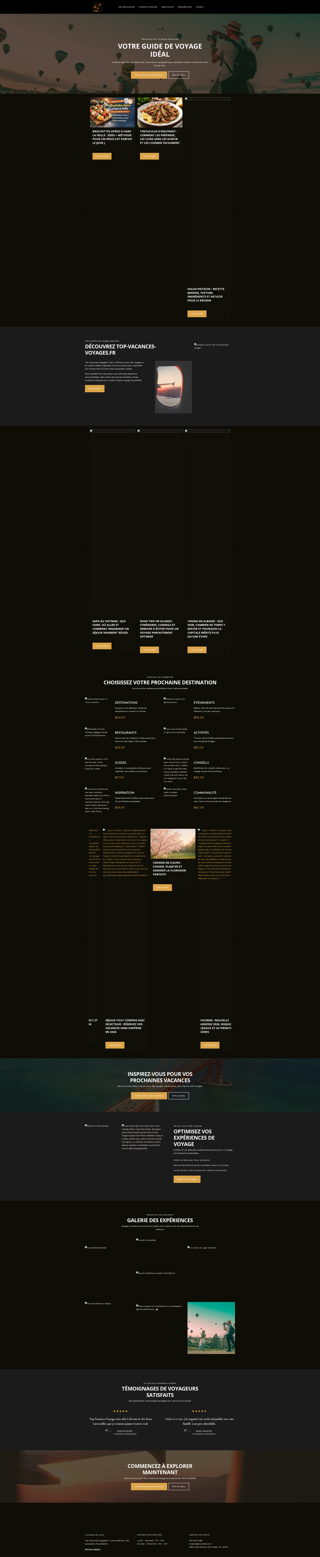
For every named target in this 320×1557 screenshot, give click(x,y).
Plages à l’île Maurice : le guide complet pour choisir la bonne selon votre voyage (207, 626)
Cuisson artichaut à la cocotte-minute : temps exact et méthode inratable (206, 137)
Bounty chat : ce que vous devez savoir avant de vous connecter (206, 1024)
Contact (199, 7)
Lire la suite (102, 156)
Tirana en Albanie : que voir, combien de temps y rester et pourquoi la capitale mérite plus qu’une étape (159, 628)
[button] (149, 75)
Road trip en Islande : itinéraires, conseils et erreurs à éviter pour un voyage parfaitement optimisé (111, 628)
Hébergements (185, 7)
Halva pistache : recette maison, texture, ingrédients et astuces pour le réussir (158, 294)
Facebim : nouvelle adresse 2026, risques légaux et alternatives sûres (158, 1026)
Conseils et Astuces (148, 7)
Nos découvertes (126, 7)
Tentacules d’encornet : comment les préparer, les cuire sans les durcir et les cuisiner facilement (112, 137)
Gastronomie (167, 7)
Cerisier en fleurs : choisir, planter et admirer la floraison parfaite (109, 868)
